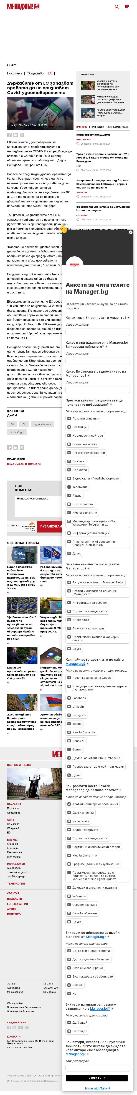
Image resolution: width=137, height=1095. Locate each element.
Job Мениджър (16, 876)
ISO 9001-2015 (51, 988)
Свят (11, 65)
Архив (11, 909)
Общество (14, 813)
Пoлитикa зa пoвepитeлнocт (24, 1007)
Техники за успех (17, 872)
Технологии (16, 883)
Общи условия (15, 1003)
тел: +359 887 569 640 (19, 1047)
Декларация (50, 992)
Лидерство (14, 868)
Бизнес (12, 839)
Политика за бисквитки (20, 1011)
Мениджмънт (17, 863)
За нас (11, 984)
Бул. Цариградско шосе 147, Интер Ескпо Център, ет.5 (30, 1042)
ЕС (9, 832)
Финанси (12, 844)
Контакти (14, 914)
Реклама (48, 984)
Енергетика (14, 852)
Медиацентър (15, 992)
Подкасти (14, 898)
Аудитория (13, 988)
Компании (13, 848)
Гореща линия (17, 904)
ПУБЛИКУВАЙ (51, 526)
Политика (13, 808)
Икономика (14, 856)
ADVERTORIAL (87, 75)
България (14, 804)
